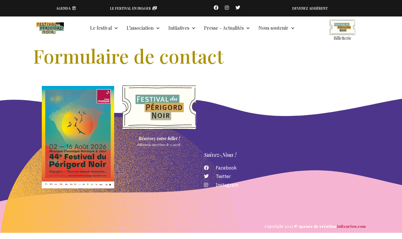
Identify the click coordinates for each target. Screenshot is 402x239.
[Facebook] (216, 7)
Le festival (101, 28)
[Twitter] (237, 7)
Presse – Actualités (224, 28)
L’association (140, 28)
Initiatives (178, 28)
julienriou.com (351, 226)
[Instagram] (227, 7)
